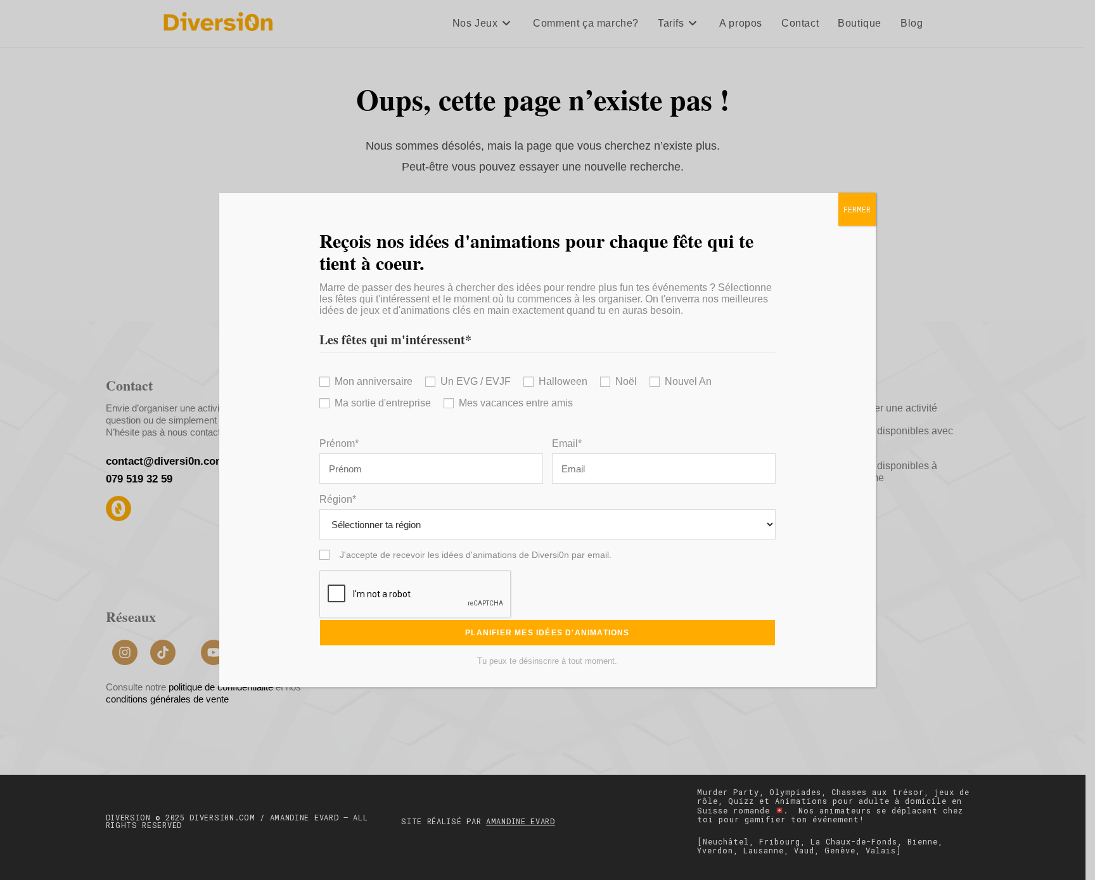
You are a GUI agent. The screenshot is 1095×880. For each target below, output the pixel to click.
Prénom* (339, 443)
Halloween (563, 381)
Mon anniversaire (374, 381)
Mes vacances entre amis (516, 403)
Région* (337, 499)
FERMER (857, 209)
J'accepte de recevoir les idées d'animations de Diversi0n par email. (476, 555)
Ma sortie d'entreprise (383, 403)
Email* (567, 443)
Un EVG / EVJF (475, 381)
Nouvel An (688, 381)
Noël (626, 381)
